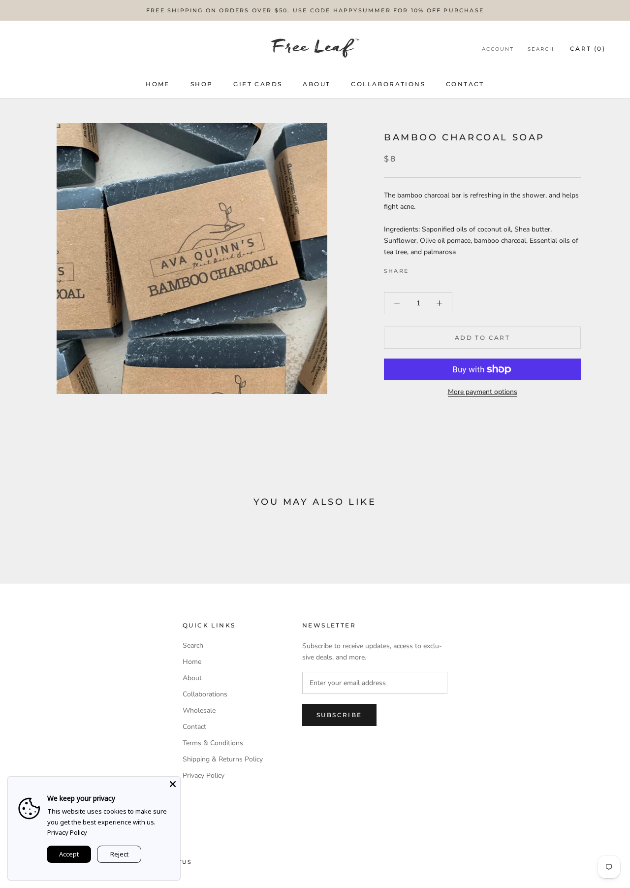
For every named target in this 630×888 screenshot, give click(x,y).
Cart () (587, 48)
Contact (465, 84)
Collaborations (388, 84)
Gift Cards (257, 84)
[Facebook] (418, 268)
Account (498, 49)
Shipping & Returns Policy (223, 759)
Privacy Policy (203, 775)
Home (158, 84)
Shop (201, 84)
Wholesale (199, 710)
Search (541, 49)
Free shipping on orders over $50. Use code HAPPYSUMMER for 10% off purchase (315, 10)
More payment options (482, 391)
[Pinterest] (443, 268)
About (316, 84)
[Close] (173, 784)
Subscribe (339, 715)
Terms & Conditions (213, 743)
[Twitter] (431, 268)
